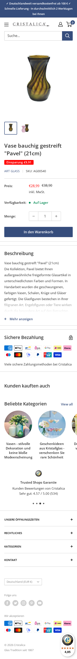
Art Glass (12, 171)
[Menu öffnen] (6, 24)
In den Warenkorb (38, 232)
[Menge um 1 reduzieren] (33, 216)
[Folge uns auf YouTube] (40, 603)
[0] (69, 24)
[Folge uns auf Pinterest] (32, 603)
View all (67, 404)
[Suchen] (67, 36)
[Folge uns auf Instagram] (24, 603)
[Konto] (60, 24)
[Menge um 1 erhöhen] (56, 216)
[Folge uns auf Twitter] (15, 603)
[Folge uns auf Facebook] (7, 603)
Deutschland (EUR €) (19, 582)
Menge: (10, 216)
